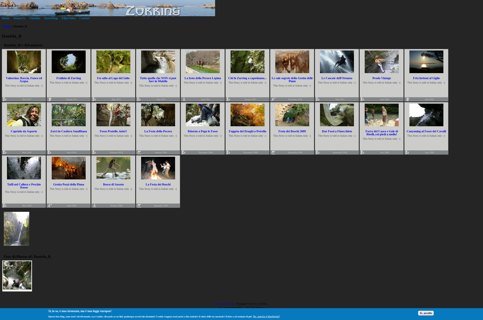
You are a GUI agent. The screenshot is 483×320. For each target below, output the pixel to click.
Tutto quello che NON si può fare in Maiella (158, 80)
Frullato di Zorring (68, 78)
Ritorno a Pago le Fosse (203, 131)
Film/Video (69, 18)
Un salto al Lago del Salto (113, 78)
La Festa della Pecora (158, 131)
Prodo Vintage (381, 78)
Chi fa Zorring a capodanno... (247, 78)
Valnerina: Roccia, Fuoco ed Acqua (24, 80)
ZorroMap (51, 18)
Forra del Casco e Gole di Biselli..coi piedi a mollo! (381, 133)
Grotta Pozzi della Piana (68, 184)
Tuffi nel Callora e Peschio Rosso (24, 186)
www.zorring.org (224, 303)
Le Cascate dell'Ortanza (336, 78)
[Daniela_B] (16, 244)
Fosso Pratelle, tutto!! (113, 131)
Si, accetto (426, 313)
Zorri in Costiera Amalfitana (68, 131)
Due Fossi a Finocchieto (337, 131)
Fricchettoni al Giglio (426, 78)
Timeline (34, 18)
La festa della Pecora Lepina (203, 78)
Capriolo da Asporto (24, 131)
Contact (84, 18)
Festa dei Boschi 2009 (292, 131)
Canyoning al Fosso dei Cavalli (426, 131)
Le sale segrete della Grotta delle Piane (292, 80)
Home (5, 18)
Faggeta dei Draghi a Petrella (247, 131)
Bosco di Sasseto (113, 184)
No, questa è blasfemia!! (266, 316)
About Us (19, 18)
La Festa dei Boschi (158, 184)
